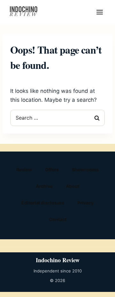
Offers (52, 169)
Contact (57, 219)
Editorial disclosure (42, 202)
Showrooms (85, 169)
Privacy (85, 202)
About (72, 186)
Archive (44, 186)
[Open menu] (99, 12)
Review (24, 169)
